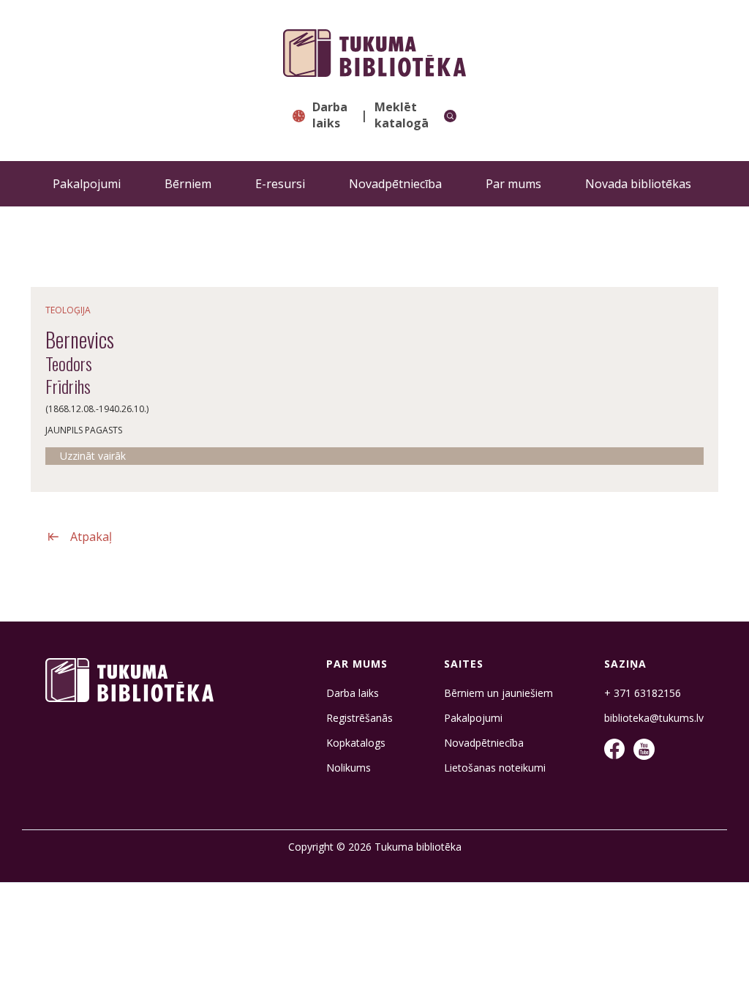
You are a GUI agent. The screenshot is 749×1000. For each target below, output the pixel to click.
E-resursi (280, 184)
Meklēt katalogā (401, 115)
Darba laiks (329, 115)
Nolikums (348, 768)
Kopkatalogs (355, 743)
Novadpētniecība (395, 184)
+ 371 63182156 (642, 693)
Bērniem (188, 184)
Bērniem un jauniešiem (498, 693)
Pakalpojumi (87, 184)
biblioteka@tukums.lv (654, 718)
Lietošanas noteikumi (495, 768)
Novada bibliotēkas (638, 184)
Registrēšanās (359, 718)
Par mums (513, 184)
